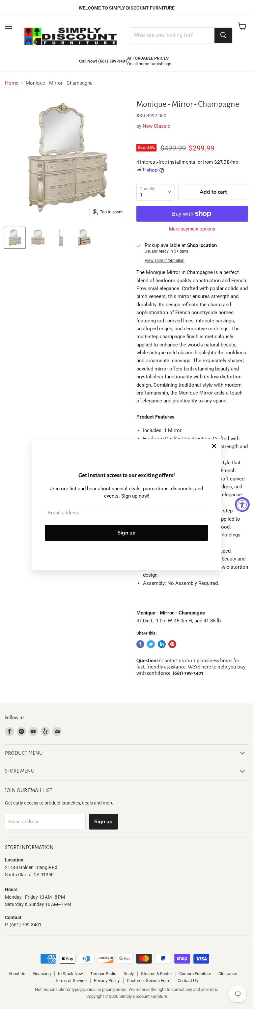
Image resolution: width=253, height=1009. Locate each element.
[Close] (214, 446)
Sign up (126, 532)
